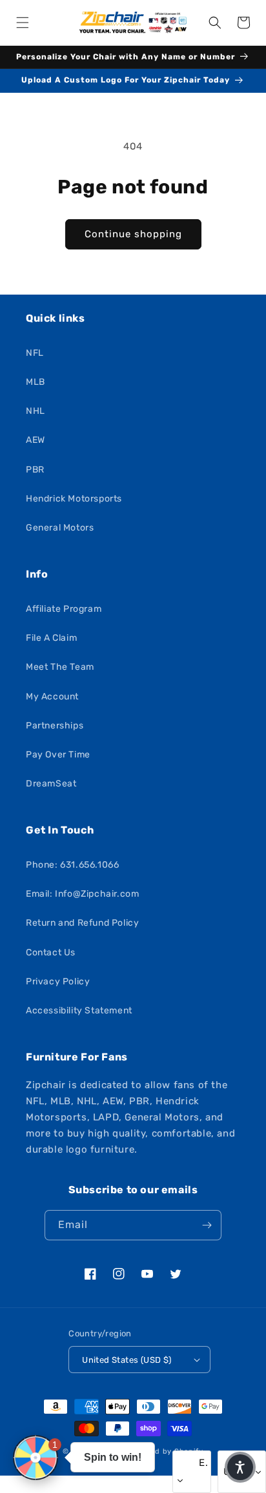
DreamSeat (51, 783)
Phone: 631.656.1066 (72, 864)
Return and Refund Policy (82, 922)
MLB (35, 381)
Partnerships (54, 725)
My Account (52, 696)
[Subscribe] (206, 1225)
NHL (35, 410)
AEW (35, 439)
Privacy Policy (58, 981)
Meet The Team (60, 666)
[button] (22, 22)
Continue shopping (133, 234)
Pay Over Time (58, 754)
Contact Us (51, 952)
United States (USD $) (126, 1360)
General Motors (60, 527)
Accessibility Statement (79, 1010)
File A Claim (51, 637)
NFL (35, 352)
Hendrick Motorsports (74, 498)
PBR (35, 469)
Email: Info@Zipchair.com (82, 893)
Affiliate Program (63, 608)
